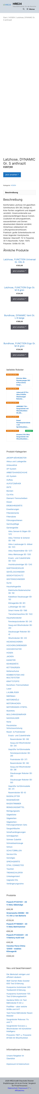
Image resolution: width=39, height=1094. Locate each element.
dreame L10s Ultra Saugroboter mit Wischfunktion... (23, 437)
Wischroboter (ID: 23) (17, 638)
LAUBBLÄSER (12, 692)
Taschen (10, 869)
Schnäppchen (12, 836)
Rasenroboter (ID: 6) (17, 792)
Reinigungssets (13, 811)
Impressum (23, 1088)
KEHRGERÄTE (12, 664)
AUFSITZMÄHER (13, 483)
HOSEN (12, 17)
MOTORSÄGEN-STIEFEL (16, 707)
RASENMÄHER (12, 800)
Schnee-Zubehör (13, 839)
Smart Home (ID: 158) (17, 610)
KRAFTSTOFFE (12, 681)
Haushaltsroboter (14, 618)
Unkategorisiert (13, 876)
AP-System (11, 469)
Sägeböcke (11, 815)
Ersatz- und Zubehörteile (19, 735)
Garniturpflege (12, 524)
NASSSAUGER (12, 718)
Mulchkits (10, 711)
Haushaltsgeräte (13, 586)
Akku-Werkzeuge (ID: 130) (19, 554)
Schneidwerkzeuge (14, 843)
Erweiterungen (12, 509)
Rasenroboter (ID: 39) (19, 739)
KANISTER (10, 660)
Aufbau (9, 480)
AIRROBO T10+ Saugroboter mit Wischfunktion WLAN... (22, 409)
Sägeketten (11, 818)
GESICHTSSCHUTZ (14, 575)
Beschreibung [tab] (11, 192)
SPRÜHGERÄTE (13, 862)
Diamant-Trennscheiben (16, 498)
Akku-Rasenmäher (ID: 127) (20, 551)
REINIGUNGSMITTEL (15, 807)
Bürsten (9, 491)
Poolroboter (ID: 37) (18, 759)
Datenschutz (12, 1088)
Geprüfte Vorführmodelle (19, 749)
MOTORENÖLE (12, 700)
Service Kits (11, 854)
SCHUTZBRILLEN (14, 850)
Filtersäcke (11, 517)
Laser (8, 689)
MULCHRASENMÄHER (16, 714)
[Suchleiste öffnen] (24, 9)
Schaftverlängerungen (16, 832)
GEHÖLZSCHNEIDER (15, 572)
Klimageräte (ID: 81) (16, 603)
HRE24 (17, 3)
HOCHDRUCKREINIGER (16, 645)
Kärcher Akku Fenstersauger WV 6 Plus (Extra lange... (23, 381)
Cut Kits (9, 494)
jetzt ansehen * (12, 175)
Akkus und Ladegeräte (16, 461)
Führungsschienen (14, 520)
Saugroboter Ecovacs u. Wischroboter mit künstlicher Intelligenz (18, 1028)
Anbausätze (11, 465)
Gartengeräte (12, 528)
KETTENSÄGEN (13, 667)
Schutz (9, 847)
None (8, 722)
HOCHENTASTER (14, 649)
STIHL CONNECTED (15, 865)
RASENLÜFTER (13, 796)
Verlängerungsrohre (15, 884)
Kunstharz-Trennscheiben (17, 685)
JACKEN (10, 656)
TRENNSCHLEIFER (14, 873)
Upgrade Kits (12, 880)
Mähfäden (10, 696)
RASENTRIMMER (13, 804)
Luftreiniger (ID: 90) (16, 607)
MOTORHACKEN (13, 703)
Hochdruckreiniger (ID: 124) (20, 564)
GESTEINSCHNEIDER (15, 579)
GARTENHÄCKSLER (15, 568)
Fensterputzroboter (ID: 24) (20, 621)
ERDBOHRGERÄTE (14, 506)
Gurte (8, 583)
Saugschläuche (13, 828)
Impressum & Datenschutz (17, 1064)
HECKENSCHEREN (14, 642)
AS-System (11, 476)
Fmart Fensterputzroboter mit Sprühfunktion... (23, 423)
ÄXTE (8, 487)
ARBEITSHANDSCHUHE (16, 472)
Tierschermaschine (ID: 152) (20, 614)
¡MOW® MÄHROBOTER (16, 458)
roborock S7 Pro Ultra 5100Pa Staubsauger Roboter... (22, 395)
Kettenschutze (12, 671)
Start (5, 17)
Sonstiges (10, 858)
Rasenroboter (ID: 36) (19, 763)
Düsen (9, 502)
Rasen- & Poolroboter (15, 732)
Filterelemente (12, 513)
